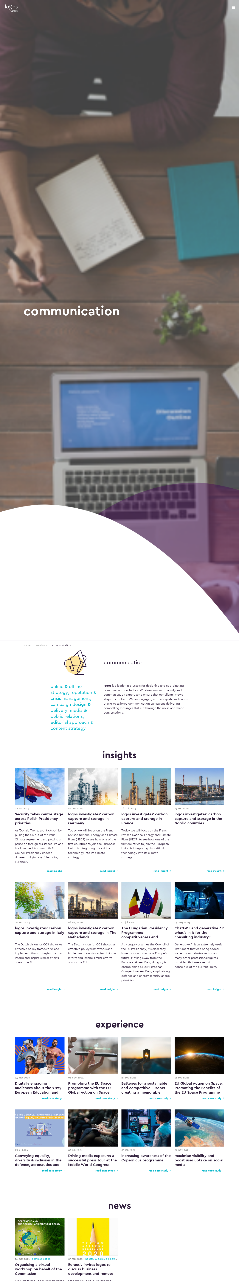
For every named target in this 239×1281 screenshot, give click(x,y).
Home (27, 645)
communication (124, 662)
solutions (41, 645)
